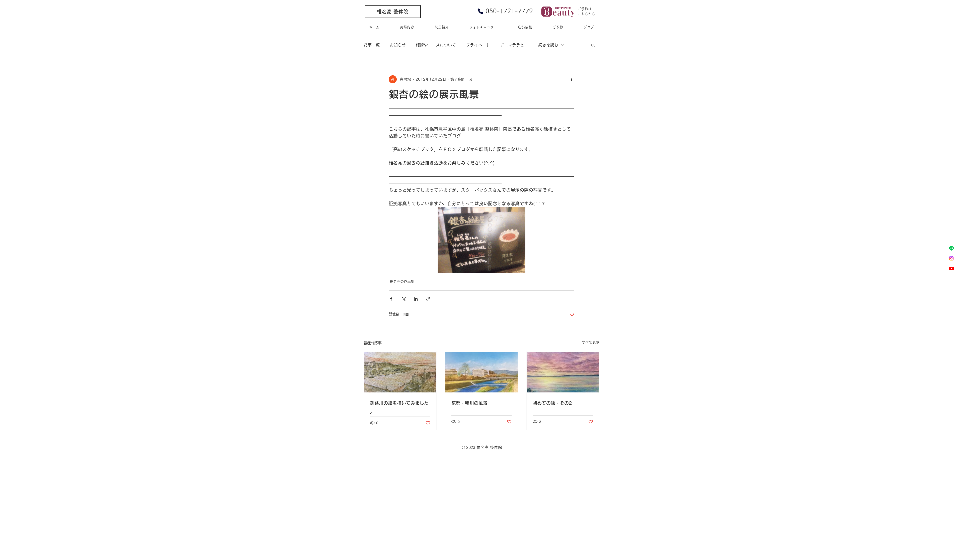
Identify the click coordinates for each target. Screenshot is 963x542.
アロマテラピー (514, 45)
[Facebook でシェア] (391, 298)
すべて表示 (590, 342)
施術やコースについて (436, 45)
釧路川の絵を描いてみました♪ (399, 407)
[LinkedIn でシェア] (415, 298)
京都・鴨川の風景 (469, 403)
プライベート (478, 45)
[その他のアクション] (571, 79)
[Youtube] (951, 268)
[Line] (951, 248)
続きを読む (548, 45)
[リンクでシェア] (428, 298)
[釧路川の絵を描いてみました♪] (400, 372)
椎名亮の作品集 (402, 281)
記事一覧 (372, 45)
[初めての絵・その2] (563, 372)
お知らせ (398, 45)
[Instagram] (951, 258)
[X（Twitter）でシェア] (403, 298)
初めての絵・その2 (552, 403)
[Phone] (480, 11)
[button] (593, 45)
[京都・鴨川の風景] (481, 372)
